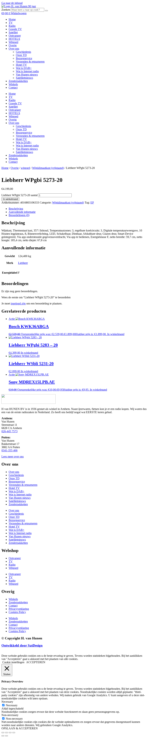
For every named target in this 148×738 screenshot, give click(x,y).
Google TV (15, 29)
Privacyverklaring (19, 608)
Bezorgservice (24, 58)
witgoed (25, 167)
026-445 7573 (9, 431)
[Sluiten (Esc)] (13, 732)
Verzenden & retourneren (30, 61)
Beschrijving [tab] (16, 208)
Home (12, 19)
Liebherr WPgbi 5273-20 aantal (19, 195)
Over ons (14, 48)
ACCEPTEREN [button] (35, 662)
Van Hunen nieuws (27, 74)
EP (92, 202)
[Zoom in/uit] (2, 732)
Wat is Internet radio (27, 71)
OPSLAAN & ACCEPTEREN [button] (19, 728)
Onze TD (21, 55)
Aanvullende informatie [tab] (22, 211)
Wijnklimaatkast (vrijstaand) (48, 167)
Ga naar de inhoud (12, 3)
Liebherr (23, 262)
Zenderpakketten (18, 81)
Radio (12, 25)
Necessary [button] (7, 701)
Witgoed (13, 42)
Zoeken (5, 9)
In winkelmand (10, 199)
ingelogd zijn (18, 303)
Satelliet (13, 32)
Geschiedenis (23, 51)
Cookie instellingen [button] (13, 662)
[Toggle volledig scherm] (6, 732)
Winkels (13, 84)
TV (11, 22)
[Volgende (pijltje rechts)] (6, 735)
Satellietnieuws (24, 77)
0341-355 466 (9, 450)
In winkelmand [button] (115, 334)
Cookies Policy (17, 612)
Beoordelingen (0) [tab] (19, 215)
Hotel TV (21, 64)
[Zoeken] (46, 10)
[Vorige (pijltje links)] (2, 735)
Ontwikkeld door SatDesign (22, 645)
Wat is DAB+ (24, 68)
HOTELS (14, 38)
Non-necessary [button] (9, 715)
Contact (13, 87)
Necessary (12, 705)
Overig (13, 45)
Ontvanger (15, 35)
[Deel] (10, 732)
